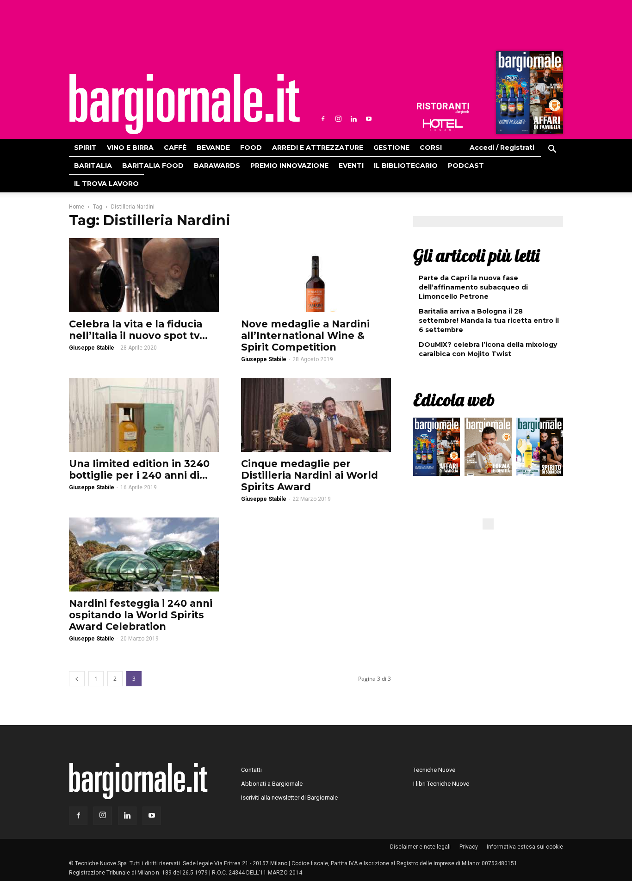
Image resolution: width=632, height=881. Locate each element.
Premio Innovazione (289, 165)
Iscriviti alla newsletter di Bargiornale (289, 797)
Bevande (213, 147)
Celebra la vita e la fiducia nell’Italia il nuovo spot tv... (138, 329)
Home (76, 206)
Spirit (85, 147)
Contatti (251, 769)
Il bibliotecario (406, 165)
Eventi (351, 165)
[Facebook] (323, 119)
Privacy (468, 847)
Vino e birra (130, 147)
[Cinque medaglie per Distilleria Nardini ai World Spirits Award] (316, 415)
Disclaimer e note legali (420, 847)
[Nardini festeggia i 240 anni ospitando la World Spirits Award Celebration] (144, 554)
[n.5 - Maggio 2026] (539, 449)
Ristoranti (443, 108)
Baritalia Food (153, 165)
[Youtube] (369, 119)
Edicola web (454, 400)
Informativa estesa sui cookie (525, 847)
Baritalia (93, 165)
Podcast (466, 165)
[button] (552, 150)
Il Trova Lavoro (106, 183)
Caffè (175, 147)
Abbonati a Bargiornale (272, 783)
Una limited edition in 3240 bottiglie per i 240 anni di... (139, 469)
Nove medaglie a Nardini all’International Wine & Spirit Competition (305, 335)
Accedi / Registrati (502, 147)
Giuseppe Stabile (91, 348)
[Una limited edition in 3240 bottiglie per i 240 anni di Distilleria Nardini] (144, 415)
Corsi (431, 147)
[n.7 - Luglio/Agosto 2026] (528, 95)
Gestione (391, 147)
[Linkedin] (353, 119)
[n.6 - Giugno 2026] (488, 449)
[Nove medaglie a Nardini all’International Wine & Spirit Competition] (316, 275)
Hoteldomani (443, 124)
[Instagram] (338, 119)
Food (251, 147)
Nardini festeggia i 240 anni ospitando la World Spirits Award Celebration (140, 615)
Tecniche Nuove (434, 769)
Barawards (217, 165)
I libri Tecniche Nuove (441, 783)
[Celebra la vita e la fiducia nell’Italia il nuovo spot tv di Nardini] (144, 275)
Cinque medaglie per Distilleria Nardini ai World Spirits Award (309, 475)
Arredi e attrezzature (317, 147)
